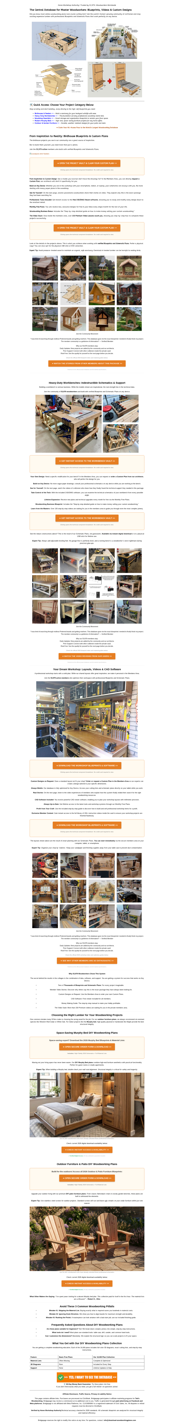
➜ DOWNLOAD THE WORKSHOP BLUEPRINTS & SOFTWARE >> (87, 765)
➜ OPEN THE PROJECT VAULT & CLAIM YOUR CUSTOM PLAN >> (87, 163)
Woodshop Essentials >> (44, 118)
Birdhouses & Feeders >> (44, 113)
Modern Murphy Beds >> (44, 121)
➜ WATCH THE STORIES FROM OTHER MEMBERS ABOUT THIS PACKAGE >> (87, 363)
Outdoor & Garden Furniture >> (47, 123)
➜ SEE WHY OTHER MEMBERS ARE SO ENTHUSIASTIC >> (87, 961)
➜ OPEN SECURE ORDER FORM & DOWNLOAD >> (87, 1047)
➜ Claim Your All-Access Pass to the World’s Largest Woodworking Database (87, 128)
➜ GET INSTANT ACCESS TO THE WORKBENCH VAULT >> (87, 461)
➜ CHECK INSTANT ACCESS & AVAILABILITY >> (87, 1150)
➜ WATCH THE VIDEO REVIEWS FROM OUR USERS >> (87, 656)
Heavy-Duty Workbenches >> (46, 116)
